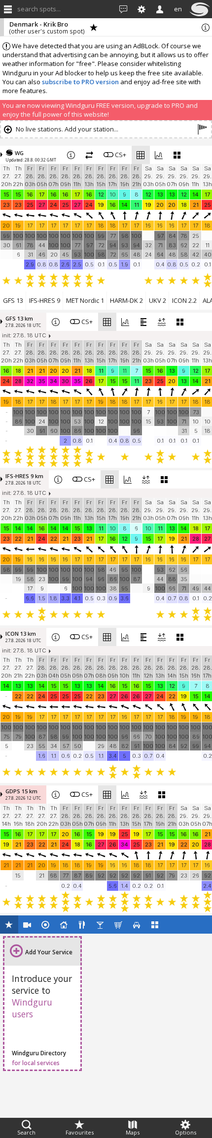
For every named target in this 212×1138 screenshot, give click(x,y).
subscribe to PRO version (80, 81)
